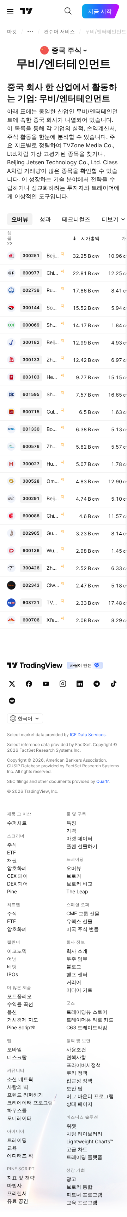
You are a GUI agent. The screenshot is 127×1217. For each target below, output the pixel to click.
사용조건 (76, 1049)
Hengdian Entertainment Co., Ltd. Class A (53, 377)
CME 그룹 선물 (82, 913)
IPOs (12, 974)
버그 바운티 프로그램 (90, 1096)
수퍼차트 (17, 823)
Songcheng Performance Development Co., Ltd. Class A (53, 308)
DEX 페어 (17, 884)
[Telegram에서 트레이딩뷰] (97, 684)
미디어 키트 (79, 990)
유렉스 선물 (79, 921)
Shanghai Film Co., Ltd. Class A (53, 394)
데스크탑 (17, 1057)
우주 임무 (76, 959)
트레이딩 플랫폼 (84, 1157)
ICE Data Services (87, 734)
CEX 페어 (17, 876)
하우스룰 (17, 1110)
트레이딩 (17, 1140)
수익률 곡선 (20, 1004)
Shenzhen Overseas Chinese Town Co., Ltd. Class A (53, 325)
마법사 (14, 1185)
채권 (12, 860)
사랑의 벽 (17, 1087)
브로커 (73, 876)
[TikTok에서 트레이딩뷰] (114, 684)
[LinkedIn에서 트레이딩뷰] (80, 684)
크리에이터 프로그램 (30, 1102)
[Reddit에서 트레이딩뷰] (12, 701)
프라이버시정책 (83, 1065)
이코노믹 (17, 951)
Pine (12, 891)
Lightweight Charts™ (89, 1141)
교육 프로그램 (81, 1202)
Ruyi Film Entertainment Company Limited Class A (53, 290)
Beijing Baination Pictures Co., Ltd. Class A (53, 498)
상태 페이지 (79, 1104)
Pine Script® (21, 1027)
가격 (71, 831)
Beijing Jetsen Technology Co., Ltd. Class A (53, 342)
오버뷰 (73, 868)
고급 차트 (76, 1149)
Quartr (102, 781)
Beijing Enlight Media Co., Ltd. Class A (53, 255)
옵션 (12, 1012)
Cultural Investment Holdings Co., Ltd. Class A (53, 412)
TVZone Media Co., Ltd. (53, 602)
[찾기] (68, 11)
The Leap (77, 891)
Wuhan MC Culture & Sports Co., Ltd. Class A (53, 550)
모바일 (14, 1049)
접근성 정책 (79, 1080)
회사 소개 (76, 951)
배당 (12, 966)
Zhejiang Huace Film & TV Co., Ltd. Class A (53, 360)
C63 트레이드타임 (86, 1027)
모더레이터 (19, 1118)
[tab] (19, 219)
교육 (12, 1148)
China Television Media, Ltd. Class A (53, 516)
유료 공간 (17, 1201)
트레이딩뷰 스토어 (86, 1012)
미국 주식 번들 (82, 929)
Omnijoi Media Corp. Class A (53, 481)
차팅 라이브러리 (84, 1134)
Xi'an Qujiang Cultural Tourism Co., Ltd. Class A (53, 620)
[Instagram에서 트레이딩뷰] (63, 684)
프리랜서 (17, 1193)
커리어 (73, 982)
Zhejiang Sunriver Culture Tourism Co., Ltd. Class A (53, 446)
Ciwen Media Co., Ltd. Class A (53, 585)
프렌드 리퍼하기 (25, 1095)
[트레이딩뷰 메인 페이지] (26, 11)
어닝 (12, 959)
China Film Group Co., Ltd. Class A (53, 273)
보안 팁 (74, 1088)
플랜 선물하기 (81, 846)
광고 (71, 1179)
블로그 (73, 966)
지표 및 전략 (21, 1178)
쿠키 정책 (76, 1073)
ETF (11, 852)
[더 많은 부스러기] (30, 31)
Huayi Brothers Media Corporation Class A (53, 464)
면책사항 (76, 1057)
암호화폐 (17, 868)
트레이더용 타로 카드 (90, 1020)
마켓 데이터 (79, 838)
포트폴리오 (19, 996)
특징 (71, 823)
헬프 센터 (76, 974)
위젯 (71, 1126)
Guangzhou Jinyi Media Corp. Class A (53, 533)
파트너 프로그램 (84, 1195)
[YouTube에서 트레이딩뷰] (46, 684)
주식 (12, 845)
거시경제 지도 (22, 1020)
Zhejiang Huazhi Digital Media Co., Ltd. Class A (53, 568)
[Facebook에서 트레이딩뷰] (29, 684)
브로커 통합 (79, 1187)
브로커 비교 (79, 884)
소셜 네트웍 (20, 1079)
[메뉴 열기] (10, 11)
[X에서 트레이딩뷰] (12, 684)
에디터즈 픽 (20, 1156)
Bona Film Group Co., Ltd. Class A (53, 429)
